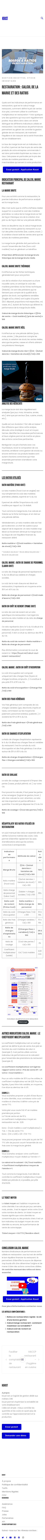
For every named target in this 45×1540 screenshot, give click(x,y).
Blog (11, 12)
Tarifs (4, 1488)
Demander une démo (15, 1435)
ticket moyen (10, 1203)
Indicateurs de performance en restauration (22, 1019)
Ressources (14, 17)
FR (10, 2)
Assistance (7, 1503)
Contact (13, 7)
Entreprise (14, 22)
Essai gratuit (11, 1427)
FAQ (4, 1507)
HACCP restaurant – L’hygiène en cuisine (30, 1359)
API (3, 1521)
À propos (6, 1481)
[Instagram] (23, 1537)
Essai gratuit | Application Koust (22, 169)
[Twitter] (3, 1537)
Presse (5, 1511)
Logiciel (13, 27)
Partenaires (7, 1518)
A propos (6, 1393)
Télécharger (23, 1022)
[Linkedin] (14, 1537)
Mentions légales (10, 1491)
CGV (4, 1495)
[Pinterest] (19, 1537)
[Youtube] (10, 1537)
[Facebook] (6, 1537)
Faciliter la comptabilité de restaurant (12, 1359)
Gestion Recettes (14, 78)
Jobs (4, 1514)
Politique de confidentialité (15, 1484)
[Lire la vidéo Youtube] (22, 1285)
